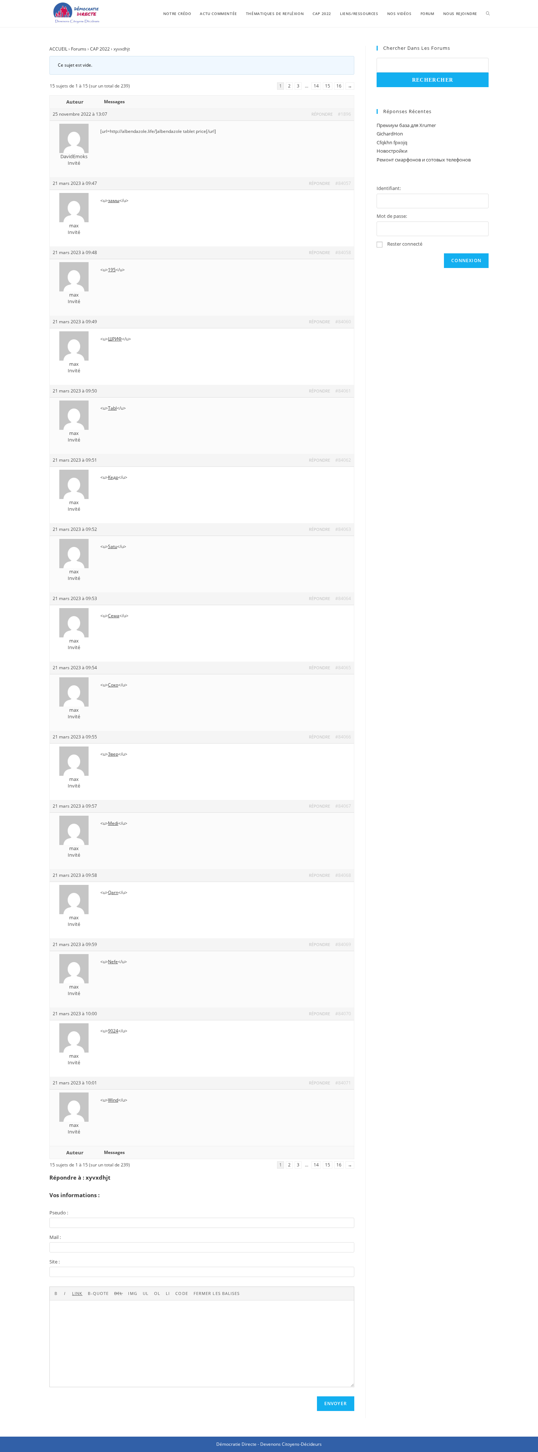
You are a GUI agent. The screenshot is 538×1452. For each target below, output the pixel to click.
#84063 (343, 529)
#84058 (343, 252)
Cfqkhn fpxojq (392, 142)
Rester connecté (404, 244)
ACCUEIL (58, 49)
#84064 (343, 598)
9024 (113, 1031)
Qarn (113, 892)
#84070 (343, 1013)
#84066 (343, 737)
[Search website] (488, 13)
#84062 (343, 460)
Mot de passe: (392, 216)
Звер (113, 754)
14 (316, 86)
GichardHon (390, 133)
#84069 (343, 944)
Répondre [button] (322, 114)
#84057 (343, 183)
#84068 (343, 875)
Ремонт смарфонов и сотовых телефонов (424, 159)
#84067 (343, 806)
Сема (113, 616)
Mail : (55, 1237)
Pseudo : (58, 1212)
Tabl (112, 408)
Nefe (113, 961)
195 (112, 270)
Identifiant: (389, 188)
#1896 (344, 114)
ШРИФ (115, 339)
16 (338, 86)
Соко (113, 685)
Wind (113, 1100)
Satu (112, 546)
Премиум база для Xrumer (406, 125)
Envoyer (335, 1403)
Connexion (466, 260)
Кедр (113, 477)
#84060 (343, 322)
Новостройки (392, 151)
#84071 (343, 1083)
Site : (54, 1261)
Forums (78, 49)
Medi (113, 823)
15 (327, 86)
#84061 (343, 391)
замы (113, 200)
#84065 (343, 667)
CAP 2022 (100, 49)
